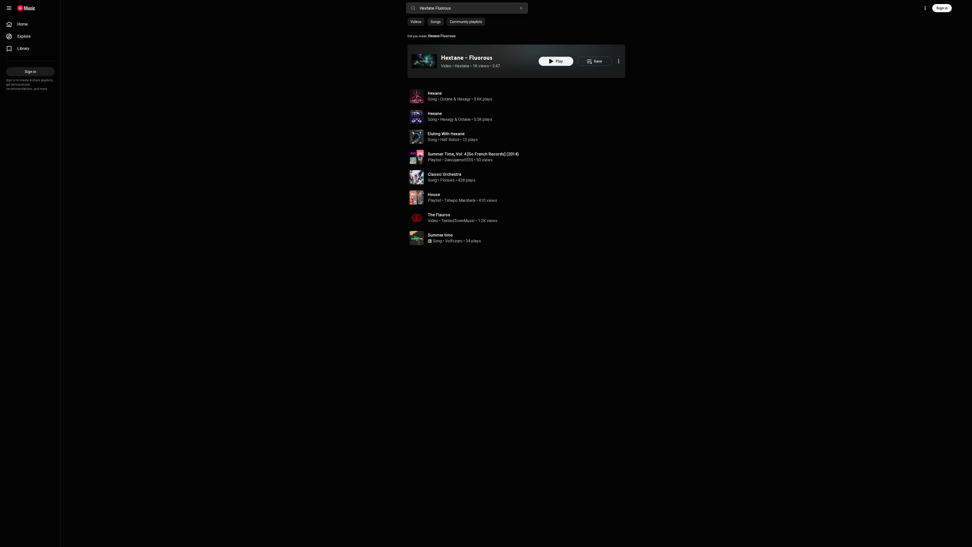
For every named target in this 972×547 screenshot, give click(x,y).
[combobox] (474, 8)
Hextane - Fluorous (466, 57)
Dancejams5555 (458, 160)
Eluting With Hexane (446, 133)
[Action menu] (618, 61)
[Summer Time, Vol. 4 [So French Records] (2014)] (518, 157)
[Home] (26, 8)
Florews (447, 180)
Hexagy (464, 99)
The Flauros (439, 214)
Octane (446, 99)
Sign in (942, 8)
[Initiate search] (413, 8)
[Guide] (9, 8)
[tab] (416, 22)
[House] (518, 197)
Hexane (435, 93)
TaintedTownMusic (458, 220)
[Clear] (521, 8)
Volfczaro (453, 241)
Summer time (440, 235)
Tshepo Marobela (459, 200)
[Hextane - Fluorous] (424, 61)
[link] (30, 24)
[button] (424, 61)
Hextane (462, 66)
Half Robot (449, 139)
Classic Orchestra (444, 174)
